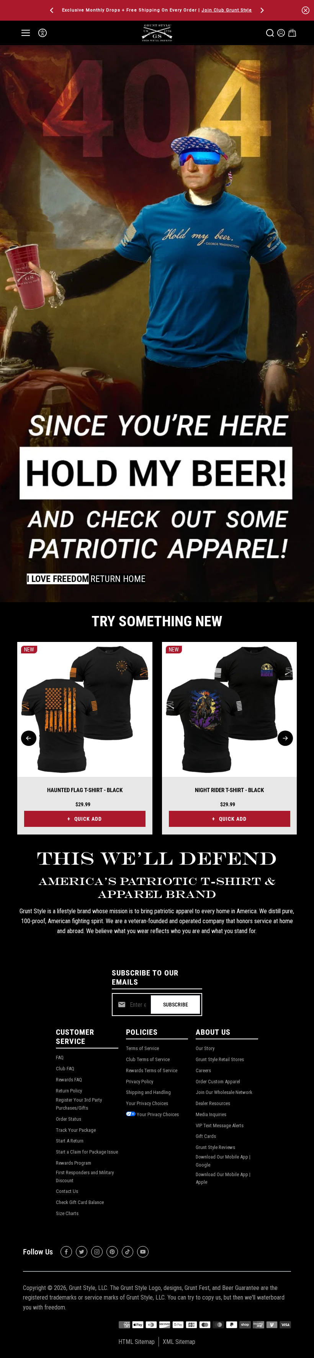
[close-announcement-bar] (305, 10)
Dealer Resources (213, 1103)
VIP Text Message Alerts (220, 1125)
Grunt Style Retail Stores (220, 1059)
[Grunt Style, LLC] (157, 33)
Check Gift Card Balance (80, 1202)
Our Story (205, 1048)
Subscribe (175, 1004)
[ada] (42, 32)
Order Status (68, 1119)
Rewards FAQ (69, 1080)
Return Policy (69, 1091)
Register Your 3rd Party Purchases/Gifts (79, 1104)
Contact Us (67, 1191)
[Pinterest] (112, 1252)
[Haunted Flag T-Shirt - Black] (84, 709)
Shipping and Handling (148, 1092)
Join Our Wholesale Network (224, 1092)
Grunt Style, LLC (88, 1288)
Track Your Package (76, 1130)
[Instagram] (97, 1252)
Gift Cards (206, 1136)
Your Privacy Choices (147, 1103)
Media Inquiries (211, 1114)
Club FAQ (65, 1068)
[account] (281, 32)
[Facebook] (66, 1252)
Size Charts (67, 1213)
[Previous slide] (28, 738)
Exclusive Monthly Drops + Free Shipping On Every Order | (157, 10)
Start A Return (69, 1141)
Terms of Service (142, 1048)
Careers (203, 1070)
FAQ (60, 1057)
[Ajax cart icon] (292, 32)
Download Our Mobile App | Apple (223, 1178)
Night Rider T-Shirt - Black (229, 790)
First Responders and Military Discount (85, 1176)
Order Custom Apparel (218, 1081)
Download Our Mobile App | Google (223, 1161)
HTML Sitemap (136, 1341)
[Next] (261, 10)
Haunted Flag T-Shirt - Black (85, 790)
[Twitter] (81, 1252)
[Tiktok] (127, 1252)
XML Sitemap (179, 1341)
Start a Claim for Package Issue (87, 1152)
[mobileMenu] (25, 32)
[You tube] (143, 1252)
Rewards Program (73, 1163)
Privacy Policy (139, 1081)
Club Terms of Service (148, 1059)
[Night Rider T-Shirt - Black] (229, 709)
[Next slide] (285, 738)
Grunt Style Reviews (215, 1147)
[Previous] (52, 10)
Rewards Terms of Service (151, 1070)
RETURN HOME (118, 579)
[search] (270, 32)
